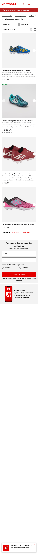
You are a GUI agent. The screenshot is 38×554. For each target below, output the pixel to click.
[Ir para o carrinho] (29, 4)
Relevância (24, 24)
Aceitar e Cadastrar (19, 275)
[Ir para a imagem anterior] (3, 50)
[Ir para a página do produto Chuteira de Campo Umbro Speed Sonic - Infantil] (19, 101)
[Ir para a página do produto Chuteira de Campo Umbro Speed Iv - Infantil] (19, 154)
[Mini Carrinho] (29, 4)
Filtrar (6, 24)
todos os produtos (20, 16)
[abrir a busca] (23, 4)
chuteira (31, 16)
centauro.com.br (7, 16)
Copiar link (25, 232)
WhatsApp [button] (15, 232)
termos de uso (24, 278)
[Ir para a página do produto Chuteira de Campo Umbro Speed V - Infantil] (19, 50)
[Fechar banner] (34, 544)
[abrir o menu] (34, 4)
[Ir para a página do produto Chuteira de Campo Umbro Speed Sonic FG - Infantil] (19, 204)
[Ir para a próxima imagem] (34, 50)
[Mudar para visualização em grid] (31, 29)
